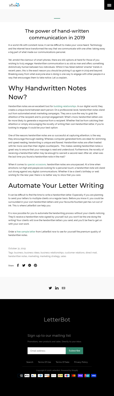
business (18, 252)
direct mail (91, 252)
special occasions (36, 164)
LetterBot (57, 319)
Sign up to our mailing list (49, 336)
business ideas (32, 252)
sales (63, 256)
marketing (33, 256)
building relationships (65, 106)
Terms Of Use (44, 362)
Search (29, 362)
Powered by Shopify (69, 370)
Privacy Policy (81, 362)
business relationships (52, 252)
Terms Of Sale (62, 362)
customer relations (75, 252)
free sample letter (26, 231)
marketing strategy (50, 256)
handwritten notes (17, 256)
